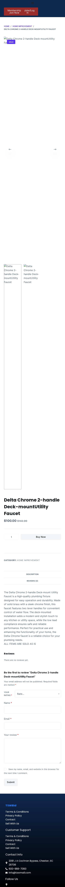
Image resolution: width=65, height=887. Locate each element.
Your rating (8, 693)
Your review (11, 734)
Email (7, 718)
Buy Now (41, 536)
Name (8, 702)
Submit (11, 782)
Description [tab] (32, 574)
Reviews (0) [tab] (32, 581)
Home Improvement (28, 560)
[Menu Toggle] (32, 3)
